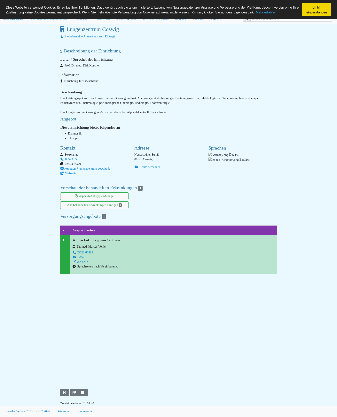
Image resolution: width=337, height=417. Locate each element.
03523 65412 (85, 252)
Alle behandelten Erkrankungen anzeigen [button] (94, 205)
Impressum (85, 411)
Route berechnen (150, 167)
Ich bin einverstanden (316, 9)
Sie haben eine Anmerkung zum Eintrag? (89, 36)
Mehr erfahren (266, 12)
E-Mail (81, 257)
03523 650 (71, 159)
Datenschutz (64, 411)
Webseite (70, 173)
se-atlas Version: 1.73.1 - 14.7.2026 (28, 411)
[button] (64, 392)
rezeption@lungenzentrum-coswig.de (87, 168)
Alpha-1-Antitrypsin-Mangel (96, 196)
